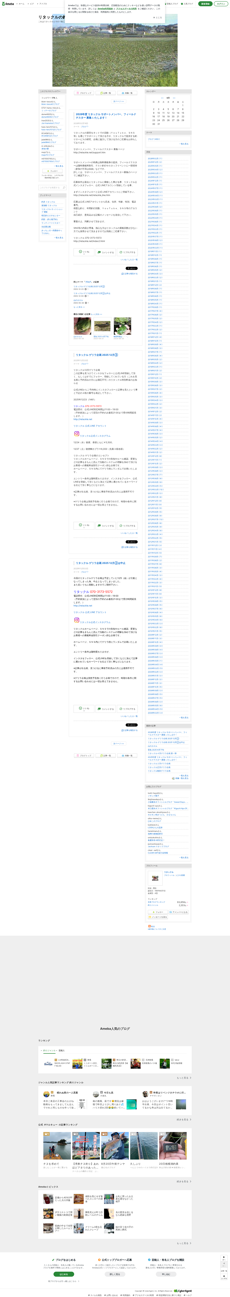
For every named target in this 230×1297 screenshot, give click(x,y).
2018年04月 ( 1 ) (155, 303)
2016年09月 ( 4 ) (155, 344)
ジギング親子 (153, 796)
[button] (224, 1277)
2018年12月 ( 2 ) (155, 285)
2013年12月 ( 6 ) (155, 456)
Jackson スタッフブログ (158, 846)
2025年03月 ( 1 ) (155, 173)
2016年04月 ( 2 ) (155, 363)
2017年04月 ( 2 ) (155, 322)
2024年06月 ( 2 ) (155, 192)
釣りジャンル (153, 905)
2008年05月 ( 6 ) (155, 705)
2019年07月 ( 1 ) (155, 262)
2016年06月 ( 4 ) (155, 356)
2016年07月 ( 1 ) (155, 352)
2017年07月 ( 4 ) (155, 311)
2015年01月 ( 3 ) (155, 408)
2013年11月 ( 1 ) (155, 460)
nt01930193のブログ (50, 161)
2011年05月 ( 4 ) (155, 571)
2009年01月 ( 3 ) (155, 675)
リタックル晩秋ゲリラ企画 (159, 771)
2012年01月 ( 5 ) (155, 542)
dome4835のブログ (50, 117)
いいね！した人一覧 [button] (129, 259)
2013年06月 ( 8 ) (155, 478)
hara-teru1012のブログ (51, 129)
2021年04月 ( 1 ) (155, 225)
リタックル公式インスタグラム (95, 435)
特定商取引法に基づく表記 (170, 1295)
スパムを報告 (96, 1295)
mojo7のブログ (47, 155)
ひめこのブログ (154, 821)
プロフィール (169, 875)
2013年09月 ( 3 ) (155, 467)
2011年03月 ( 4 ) (155, 579)
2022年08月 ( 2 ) (155, 207)
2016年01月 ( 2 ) (155, 370)
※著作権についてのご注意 (157, 929)
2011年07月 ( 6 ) (155, 564)
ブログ (84, 126)
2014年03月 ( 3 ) (155, 445)
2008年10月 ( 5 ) (155, 687)
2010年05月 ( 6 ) (155, 616)
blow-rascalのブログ (50, 104)
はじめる (64, 1274)
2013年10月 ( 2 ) (155, 463)
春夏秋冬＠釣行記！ (156, 840)
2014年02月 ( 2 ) (155, 449)
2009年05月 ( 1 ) (155, 661)
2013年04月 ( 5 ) (155, 486)
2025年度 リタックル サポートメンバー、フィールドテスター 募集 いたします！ (167, 758)
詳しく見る (115, 1274)
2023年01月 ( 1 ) (155, 203)
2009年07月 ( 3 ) (155, 653)
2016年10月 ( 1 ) (155, 341)
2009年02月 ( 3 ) (155, 672)
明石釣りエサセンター (50, 215)
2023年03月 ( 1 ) (155, 199)
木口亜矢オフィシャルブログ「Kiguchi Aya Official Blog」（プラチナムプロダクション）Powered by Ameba (168, 808)
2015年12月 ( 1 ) (155, 374)
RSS (153, 926)
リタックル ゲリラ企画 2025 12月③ (89, 286)
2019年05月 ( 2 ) (155, 270)
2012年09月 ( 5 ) (155, 512)
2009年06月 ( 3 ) (155, 657)
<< (162, 98)
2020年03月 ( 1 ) (155, 248)
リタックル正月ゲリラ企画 (159, 767)
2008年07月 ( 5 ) (155, 698)
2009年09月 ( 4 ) (155, 646)
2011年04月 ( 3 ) (155, 575)
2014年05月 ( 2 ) (155, 437)
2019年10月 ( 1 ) (155, 255)
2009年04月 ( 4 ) (155, 664)
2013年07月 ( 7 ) (155, 475)
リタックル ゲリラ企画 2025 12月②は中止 (92, 293)
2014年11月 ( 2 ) (155, 415)
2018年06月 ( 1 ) (155, 296)
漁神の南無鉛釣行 (155, 834)
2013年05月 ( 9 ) (155, 482)
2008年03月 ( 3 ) (155, 713)
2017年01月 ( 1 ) (155, 333)
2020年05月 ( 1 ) (155, 244)
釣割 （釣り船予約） (50, 219)
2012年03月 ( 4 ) (155, 534)
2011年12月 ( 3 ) (155, 545)
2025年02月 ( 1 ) (155, 177)
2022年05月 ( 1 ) (155, 214)
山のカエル (78, 300)
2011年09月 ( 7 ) (155, 556)
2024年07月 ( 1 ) (155, 188)
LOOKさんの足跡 (155, 827)
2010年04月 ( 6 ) (155, 620)
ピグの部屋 (180, 875)
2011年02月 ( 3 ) (155, 582)
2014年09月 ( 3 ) (155, 422)
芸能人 (62, 1050)
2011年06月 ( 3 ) (155, 568)
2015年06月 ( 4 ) (155, 393)
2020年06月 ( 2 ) (155, 240)
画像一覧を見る (182, 778)
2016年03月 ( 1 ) (155, 367)
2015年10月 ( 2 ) (155, 378)
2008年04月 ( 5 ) (155, 709)
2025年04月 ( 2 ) (155, 169)
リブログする (129, 252)
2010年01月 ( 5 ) (155, 631)
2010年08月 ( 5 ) (155, 605)
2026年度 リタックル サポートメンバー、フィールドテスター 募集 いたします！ (167, 733)
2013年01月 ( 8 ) (155, 497)
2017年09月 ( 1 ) (155, 307)
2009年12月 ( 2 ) (155, 635)
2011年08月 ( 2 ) (155, 560)
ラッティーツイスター (50, 223)
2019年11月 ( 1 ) (154, 251)
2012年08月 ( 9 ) (155, 515)
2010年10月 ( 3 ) (155, 597)
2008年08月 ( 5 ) (155, 694)
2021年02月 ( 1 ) (155, 233)
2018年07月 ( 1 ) (155, 292)
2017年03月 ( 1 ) (155, 326)
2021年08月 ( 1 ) (155, 221)
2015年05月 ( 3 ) (155, 396)
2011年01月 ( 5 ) (155, 586)
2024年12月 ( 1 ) (155, 181)
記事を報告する (131, 273)
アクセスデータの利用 (144, 1295)
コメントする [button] (108, 252)
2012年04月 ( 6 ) (155, 530)
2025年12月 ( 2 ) (155, 162)
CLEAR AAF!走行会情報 (158, 853)
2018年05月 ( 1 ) (155, 300)
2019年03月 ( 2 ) (155, 277)
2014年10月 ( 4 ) (155, 419)
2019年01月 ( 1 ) (155, 281)
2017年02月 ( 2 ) (155, 329)
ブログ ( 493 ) (154, 139)
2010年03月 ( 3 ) (155, 623)
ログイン (221, 4)
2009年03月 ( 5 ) (155, 668)
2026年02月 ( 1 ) (155, 158)
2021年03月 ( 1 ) (155, 229)
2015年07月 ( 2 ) (155, 389)
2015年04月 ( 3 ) (155, 400)
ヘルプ (189, 1295)
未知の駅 (45, 148)
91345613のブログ (49, 136)
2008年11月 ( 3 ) (155, 683)
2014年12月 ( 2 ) (155, 411)
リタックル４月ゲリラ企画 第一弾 (162, 753)
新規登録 (205, 4)
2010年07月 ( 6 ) (155, 609)
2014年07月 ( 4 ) (155, 430)
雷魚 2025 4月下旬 (156, 750)
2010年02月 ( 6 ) (155, 627)
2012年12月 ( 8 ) (155, 501)
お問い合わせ (112, 1295)
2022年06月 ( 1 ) (155, 210)
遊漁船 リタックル (49, 205)
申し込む (166, 1274)
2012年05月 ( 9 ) (155, 527)
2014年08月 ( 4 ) (155, 426)
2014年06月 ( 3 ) (155, 434)
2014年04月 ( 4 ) (155, 441)
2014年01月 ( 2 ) (155, 452)
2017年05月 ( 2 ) (155, 318)
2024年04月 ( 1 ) (155, 195)
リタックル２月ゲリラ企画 (159, 763)
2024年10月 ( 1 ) (155, 184)
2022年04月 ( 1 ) (155, 218)
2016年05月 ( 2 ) (155, 359)
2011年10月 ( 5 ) (155, 553)
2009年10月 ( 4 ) (155, 642)
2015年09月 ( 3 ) (155, 381)
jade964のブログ (48, 142)
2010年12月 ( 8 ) (155, 590)
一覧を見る (184, 144)
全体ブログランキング (156, 902)
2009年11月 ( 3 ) (155, 638)
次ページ (118, 101)
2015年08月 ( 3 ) (155, 385)
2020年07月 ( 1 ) (155, 236)
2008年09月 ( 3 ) (155, 690)
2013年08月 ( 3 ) (155, 471)
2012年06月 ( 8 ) (155, 523)
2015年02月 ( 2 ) (155, 404)
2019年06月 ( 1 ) (155, 266)
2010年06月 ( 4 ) (155, 612)
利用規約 (126, 1295)
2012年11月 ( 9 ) (155, 504)
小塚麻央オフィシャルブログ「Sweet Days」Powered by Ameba (168, 802)
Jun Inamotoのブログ (50, 123)
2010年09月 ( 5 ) (155, 601)
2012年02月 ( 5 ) (155, 538)
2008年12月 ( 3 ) (155, 679)
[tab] (49, 1050)
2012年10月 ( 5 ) (155, 508)
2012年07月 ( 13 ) (155, 519)
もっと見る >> (79, 307)
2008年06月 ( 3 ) (155, 702)
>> (174, 98)
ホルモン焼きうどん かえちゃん (162, 814)
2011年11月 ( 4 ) (155, 549)
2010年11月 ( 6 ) (155, 594)
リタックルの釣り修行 (58, 17)
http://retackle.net (83, 419)
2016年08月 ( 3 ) (155, 348)
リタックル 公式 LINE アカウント (90, 425)
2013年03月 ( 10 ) (156, 489)
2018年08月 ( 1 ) (155, 288)
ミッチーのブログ (48, 110)
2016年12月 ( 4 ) (155, 337)
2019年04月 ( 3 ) (155, 274)
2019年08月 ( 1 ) (155, 259)
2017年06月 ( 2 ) (155, 315)
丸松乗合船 (46, 226)
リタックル (169, 872)
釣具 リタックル (48, 202)
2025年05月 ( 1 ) (155, 166)
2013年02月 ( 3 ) (155, 493)
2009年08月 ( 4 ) (155, 649)
